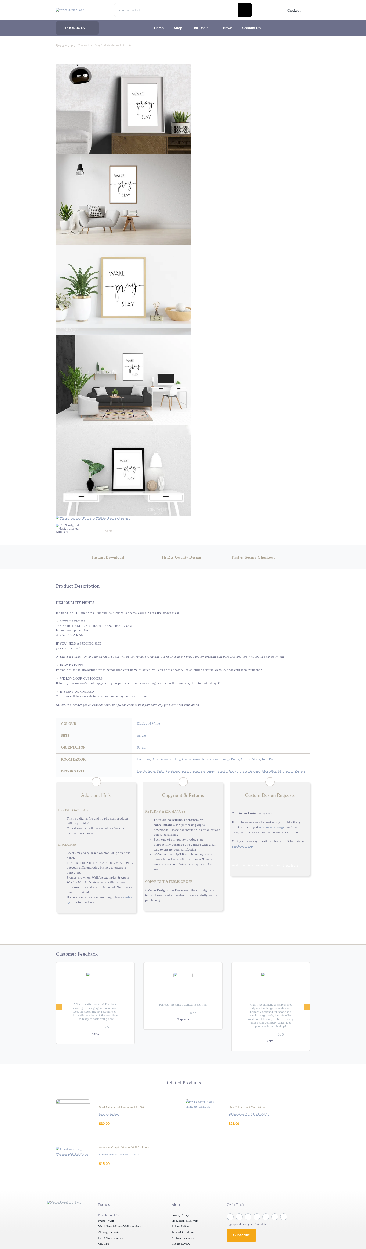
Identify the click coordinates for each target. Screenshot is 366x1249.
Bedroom (144, 760)
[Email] (169, 531)
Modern (161, 777)
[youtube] (274, 1225)
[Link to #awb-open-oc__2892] (307, 10)
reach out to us (261, 857)
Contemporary (180, 772)
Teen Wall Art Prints (134, 1163)
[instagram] (239, 1225)
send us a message (284, 833)
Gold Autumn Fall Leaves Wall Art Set (124, 1116)
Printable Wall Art (264, 1123)
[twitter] (248, 1225)
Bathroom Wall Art (110, 1123)
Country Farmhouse (208, 772)
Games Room (196, 760)
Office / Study (259, 760)
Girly (243, 772)
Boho (164, 772)
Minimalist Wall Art (240, 1123)
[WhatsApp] (135, 531)
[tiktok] (257, 1225)
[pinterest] (265, 1225)
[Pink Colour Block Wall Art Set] (202, 1111)
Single (142, 736)
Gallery (178, 760)
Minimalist (145, 777)
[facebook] (230, 1225)
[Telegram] (143, 531)
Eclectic (232, 772)
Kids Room (216, 760)
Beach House (147, 772)
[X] (126, 531)
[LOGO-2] (72, 10)
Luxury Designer (261, 772)
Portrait (143, 748)
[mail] (283, 1225)
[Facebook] (118, 531)
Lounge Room (236, 760)
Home (60, 45)
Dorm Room (162, 760)
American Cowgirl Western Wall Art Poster (127, 1156)
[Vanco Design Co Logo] (64, 1211)
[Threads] (151, 531)
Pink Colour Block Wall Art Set (249, 1116)
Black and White (149, 724)
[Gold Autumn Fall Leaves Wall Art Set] (73, 1111)
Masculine (284, 772)
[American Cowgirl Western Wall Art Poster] (73, 1158)
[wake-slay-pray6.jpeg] (123, 292)
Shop (73, 45)
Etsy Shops (296, 876)
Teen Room (281, 760)
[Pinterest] (160, 531)
